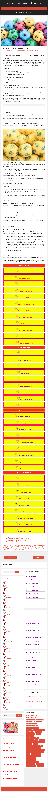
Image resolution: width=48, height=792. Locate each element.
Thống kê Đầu (8, 665)
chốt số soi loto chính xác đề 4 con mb (33, 696)
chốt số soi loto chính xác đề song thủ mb (34, 698)
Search (17, 572)
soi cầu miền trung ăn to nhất (31, 766)
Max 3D (7, 617)
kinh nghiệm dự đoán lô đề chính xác (32, 739)
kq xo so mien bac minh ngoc (31, 741)
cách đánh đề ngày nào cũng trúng (31, 725)
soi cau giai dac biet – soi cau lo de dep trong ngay (24, 3)
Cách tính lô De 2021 (40, 719)
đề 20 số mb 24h (20, 546)
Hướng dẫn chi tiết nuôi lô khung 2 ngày (14, 537)
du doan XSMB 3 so (42, 729)
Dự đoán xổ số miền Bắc (30, 731)
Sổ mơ (7, 709)
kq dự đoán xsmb (42, 739)
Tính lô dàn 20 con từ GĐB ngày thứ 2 (21, 549)
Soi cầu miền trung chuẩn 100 (31, 758)
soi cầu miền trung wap (40, 764)
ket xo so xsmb (38, 733)
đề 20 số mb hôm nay (33, 546)
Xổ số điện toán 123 (9, 631)
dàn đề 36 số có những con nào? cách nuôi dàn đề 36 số (17, 538)
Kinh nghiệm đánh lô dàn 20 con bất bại (9, 548)
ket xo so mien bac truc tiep (30, 733)
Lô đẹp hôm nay (32, 747)
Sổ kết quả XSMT (8, 604)
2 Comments (36, 50)
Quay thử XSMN (8, 699)
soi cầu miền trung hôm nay (30, 760)
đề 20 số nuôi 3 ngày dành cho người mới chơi (15, 48)
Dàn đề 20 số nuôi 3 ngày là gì (22, 545)
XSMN (7, 587)
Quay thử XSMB (8, 695)
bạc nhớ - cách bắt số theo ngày (31, 715)
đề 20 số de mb (8, 546)
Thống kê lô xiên (8, 658)
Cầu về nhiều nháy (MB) (9, 648)
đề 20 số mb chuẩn (26, 546)
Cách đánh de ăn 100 (29, 721)
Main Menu (4, 8)
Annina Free (30, 788)
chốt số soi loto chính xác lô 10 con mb (34, 704)
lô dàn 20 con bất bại (39, 548)
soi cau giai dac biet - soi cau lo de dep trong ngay (17, 50)
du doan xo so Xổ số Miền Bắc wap (31, 729)
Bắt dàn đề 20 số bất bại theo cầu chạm (10, 545)
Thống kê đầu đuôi (9, 651)
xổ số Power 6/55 (8, 614)
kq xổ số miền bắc (29, 743)
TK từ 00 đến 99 (8, 682)
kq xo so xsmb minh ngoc (41, 741)
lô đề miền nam (38, 747)
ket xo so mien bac (38, 731)
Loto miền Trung (8, 692)
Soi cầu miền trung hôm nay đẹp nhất (32, 762)
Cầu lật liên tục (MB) (9, 641)
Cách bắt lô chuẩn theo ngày (30, 717)
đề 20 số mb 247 (14, 546)
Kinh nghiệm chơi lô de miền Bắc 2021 (32, 737)
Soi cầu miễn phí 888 (40, 766)
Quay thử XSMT (8, 702)
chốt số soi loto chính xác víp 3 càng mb (34, 701)
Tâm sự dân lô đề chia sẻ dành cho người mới (15, 541)
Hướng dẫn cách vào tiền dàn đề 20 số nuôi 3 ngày (36, 547)
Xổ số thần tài (8, 634)
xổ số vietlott (8, 607)
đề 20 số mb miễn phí (40, 546)
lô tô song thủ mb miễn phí (38, 745)
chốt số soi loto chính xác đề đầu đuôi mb (34, 706)
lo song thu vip (35, 743)
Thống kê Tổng (8, 675)
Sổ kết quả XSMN (8, 600)
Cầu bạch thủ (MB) (9, 638)
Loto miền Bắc (8, 685)
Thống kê (7, 624)
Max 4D (7, 621)
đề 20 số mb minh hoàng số (7, 547)
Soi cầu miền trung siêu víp (30, 764)
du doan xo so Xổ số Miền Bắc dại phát (32, 727)
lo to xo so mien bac (29, 745)
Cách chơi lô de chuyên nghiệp (31, 719)
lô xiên (27, 747)
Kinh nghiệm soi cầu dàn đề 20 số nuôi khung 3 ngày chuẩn (26, 548)
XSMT (7, 590)
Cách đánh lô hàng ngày (38, 721)
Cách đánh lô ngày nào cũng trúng (31, 723)
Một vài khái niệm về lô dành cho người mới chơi (16, 540)
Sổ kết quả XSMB (8, 597)
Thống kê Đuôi (8, 668)
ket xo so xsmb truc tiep (30, 735)
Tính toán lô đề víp (29, 50)
